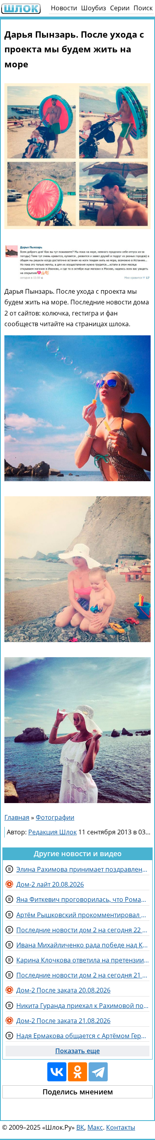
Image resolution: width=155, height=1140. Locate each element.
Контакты (120, 1127)
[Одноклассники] (77, 1071)
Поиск (143, 8)
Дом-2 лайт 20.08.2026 (50, 884)
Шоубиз (93, 8)
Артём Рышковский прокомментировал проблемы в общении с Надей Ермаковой (82, 914)
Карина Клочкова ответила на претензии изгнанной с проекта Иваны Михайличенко (82, 960)
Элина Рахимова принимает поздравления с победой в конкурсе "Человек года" (82, 869)
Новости (64, 8)
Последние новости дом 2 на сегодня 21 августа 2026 (82, 975)
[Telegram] (98, 1071)
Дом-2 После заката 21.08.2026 (63, 1020)
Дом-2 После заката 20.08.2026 (63, 990)
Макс (95, 1127)
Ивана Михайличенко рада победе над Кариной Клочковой (82, 945)
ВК (80, 1127)
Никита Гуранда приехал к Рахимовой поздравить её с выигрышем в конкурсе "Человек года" (82, 1005)
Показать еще (77, 1050)
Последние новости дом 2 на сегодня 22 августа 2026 (82, 930)
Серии (120, 8)
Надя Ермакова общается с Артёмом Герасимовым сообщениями (82, 1035)
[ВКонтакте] (56, 1071)
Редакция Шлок (52, 832)
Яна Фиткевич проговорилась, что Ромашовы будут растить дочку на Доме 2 (82, 899)
